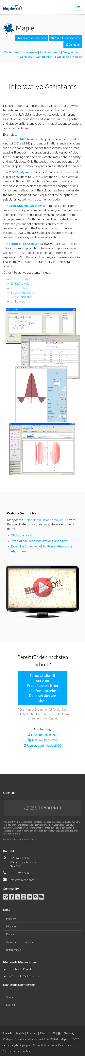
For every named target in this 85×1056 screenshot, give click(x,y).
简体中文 (69, 1033)
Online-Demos (50, 52)
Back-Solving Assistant (25, 205)
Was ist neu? (11, 52)
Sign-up (10, 997)
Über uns (9, 792)
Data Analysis (20, 283)
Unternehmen (13, 949)
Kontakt (8, 851)
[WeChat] (41, 897)
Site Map (26, 1051)
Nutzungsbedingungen (18, 1045)
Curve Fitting (19, 279)
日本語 (56, 1033)
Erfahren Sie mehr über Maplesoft (20, 839)
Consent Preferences (59, 1045)
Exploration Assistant (25, 243)
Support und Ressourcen (19, 942)
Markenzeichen (11, 1051)
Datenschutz (39, 1045)
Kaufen (77, 56)
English (20, 1033)
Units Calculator (21, 297)
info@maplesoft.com (22, 879)
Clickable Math (21, 535)
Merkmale (30, 52)
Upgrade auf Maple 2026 (43, 745)
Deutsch (44, 1033)
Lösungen (11, 926)
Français (32, 1033)
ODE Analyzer (19, 172)
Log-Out (10, 1004)
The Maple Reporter (22, 969)
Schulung (26, 56)
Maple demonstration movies (43, 520)
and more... (18, 301)
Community (44, 56)
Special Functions (22, 292)
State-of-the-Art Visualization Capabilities (40, 541)
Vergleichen (71, 52)
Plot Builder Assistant (25, 139)
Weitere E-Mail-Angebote (25, 976)
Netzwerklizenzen (44, 740)
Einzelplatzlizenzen (43, 734)
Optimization (19, 288)
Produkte (11, 918)
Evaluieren (62, 56)
